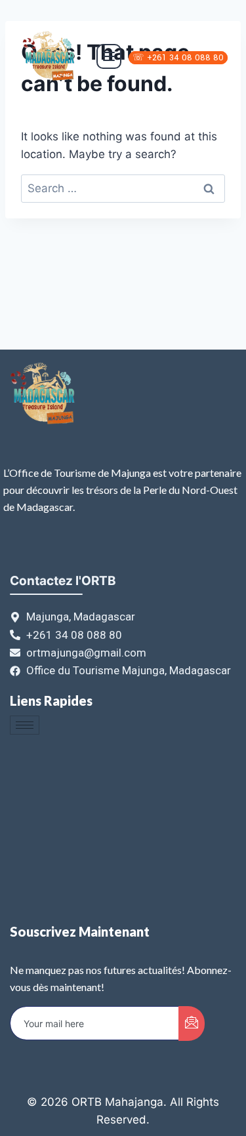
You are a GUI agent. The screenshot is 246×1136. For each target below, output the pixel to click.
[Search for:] (123, 188)
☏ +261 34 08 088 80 (178, 58)
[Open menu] (108, 56)
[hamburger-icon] (24, 725)
